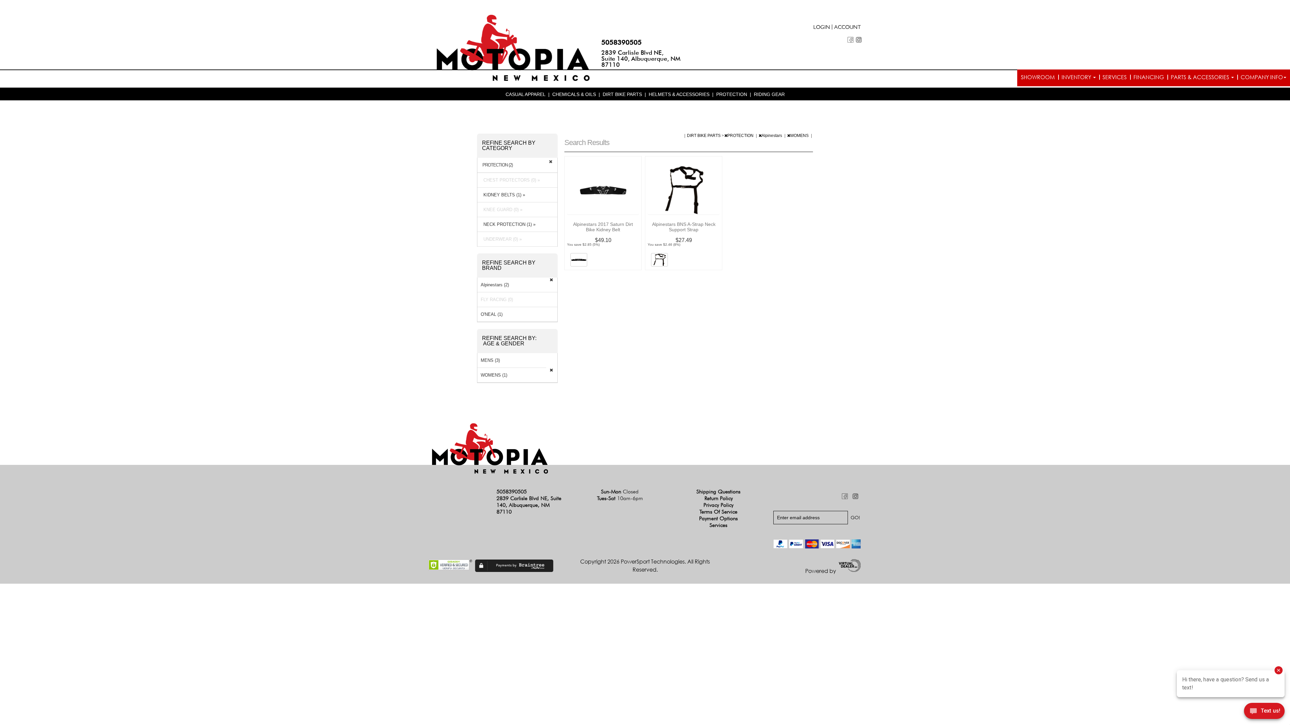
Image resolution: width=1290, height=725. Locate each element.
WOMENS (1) (494, 375)
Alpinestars (772, 135)
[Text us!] (1264, 712)
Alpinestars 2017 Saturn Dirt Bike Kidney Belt (603, 227)
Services (1115, 77)
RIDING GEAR (769, 94)
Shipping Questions (718, 491)
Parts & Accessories (1201, 77)
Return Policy (718, 498)
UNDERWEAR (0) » (501, 239)
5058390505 (621, 42)
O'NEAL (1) (492, 314)
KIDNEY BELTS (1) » (503, 194)
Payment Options (718, 518)
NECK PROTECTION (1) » (508, 224)
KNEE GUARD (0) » (501, 209)
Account (847, 28)
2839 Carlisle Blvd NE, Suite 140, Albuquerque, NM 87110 (641, 58)
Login (821, 28)
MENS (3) (490, 360)
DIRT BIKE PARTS (622, 94)
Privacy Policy (718, 505)
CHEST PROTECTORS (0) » (510, 180)
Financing (1148, 77)
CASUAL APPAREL (526, 94)
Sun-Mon (620, 491)
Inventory (1077, 77)
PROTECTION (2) (497, 165)
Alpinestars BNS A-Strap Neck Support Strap (684, 227)
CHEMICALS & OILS (574, 94)
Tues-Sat (620, 498)
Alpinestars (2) (495, 284)
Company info (1262, 77)
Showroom (1038, 77)
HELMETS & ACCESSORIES (679, 94)
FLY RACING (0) (497, 299)
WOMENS (800, 135)
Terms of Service (718, 512)
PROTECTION (731, 94)
